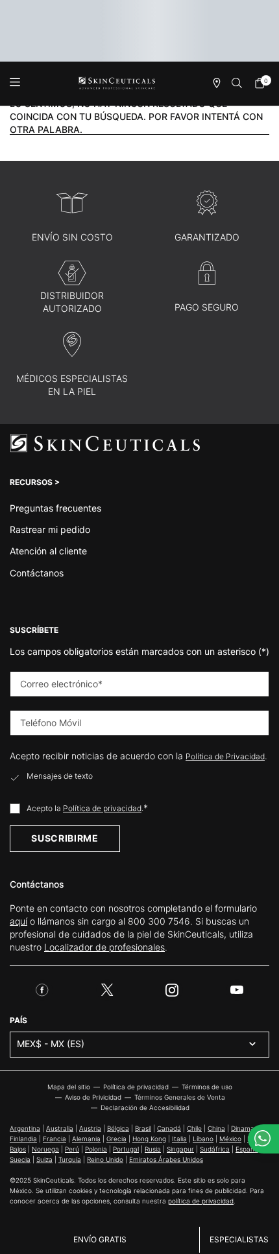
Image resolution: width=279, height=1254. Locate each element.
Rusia (153, 1149)
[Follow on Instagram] (172, 990)
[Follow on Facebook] (42, 990)
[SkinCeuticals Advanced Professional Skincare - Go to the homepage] (117, 83)
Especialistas (239, 1239)
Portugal (126, 1149)
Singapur (180, 1149)
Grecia (116, 1138)
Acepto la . (87, 807)
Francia (54, 1138)
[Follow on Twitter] (107, 990)
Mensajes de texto (60, 776)
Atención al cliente (48, 550)
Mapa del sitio (68, 1087)
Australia (59, 1128)
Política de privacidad (102, 808)
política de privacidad (201, 1201)
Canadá (169, 1128)
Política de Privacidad (225, 756)
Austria (90, 1128)
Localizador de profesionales (104, 946)
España (247, 1149)
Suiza (44, 1159)
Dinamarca (248, 1128)
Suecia (20, 1159)
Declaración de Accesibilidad (145, 1107)
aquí (18, 921)
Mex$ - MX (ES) (50, 1043)
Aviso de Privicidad (93, 1097)
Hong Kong (149, 1138)
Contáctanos (37, 572)
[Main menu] (14, 83)
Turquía (69, 1159)
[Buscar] (237, 83)
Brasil (143, 1128)
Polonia (96, 1149)
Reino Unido (105, 1159)
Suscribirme (65, 838)
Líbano (203, 1138)
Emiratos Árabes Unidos (166, 1159)
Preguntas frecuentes (55, 508)
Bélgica (118, 1128)
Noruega (45, 1149)
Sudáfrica (215, 1149)
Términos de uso (207, 1087)
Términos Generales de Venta (179, 1097)
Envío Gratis (100, 1239)
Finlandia (23, 1138)
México (230, 1138)
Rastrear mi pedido (50, 529)
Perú (72, 1149)
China (216, 1128)
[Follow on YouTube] (237, 990)
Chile (194, 1128)
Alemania (86, 1138)
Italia (179, 1138)
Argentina (25, 1128)
